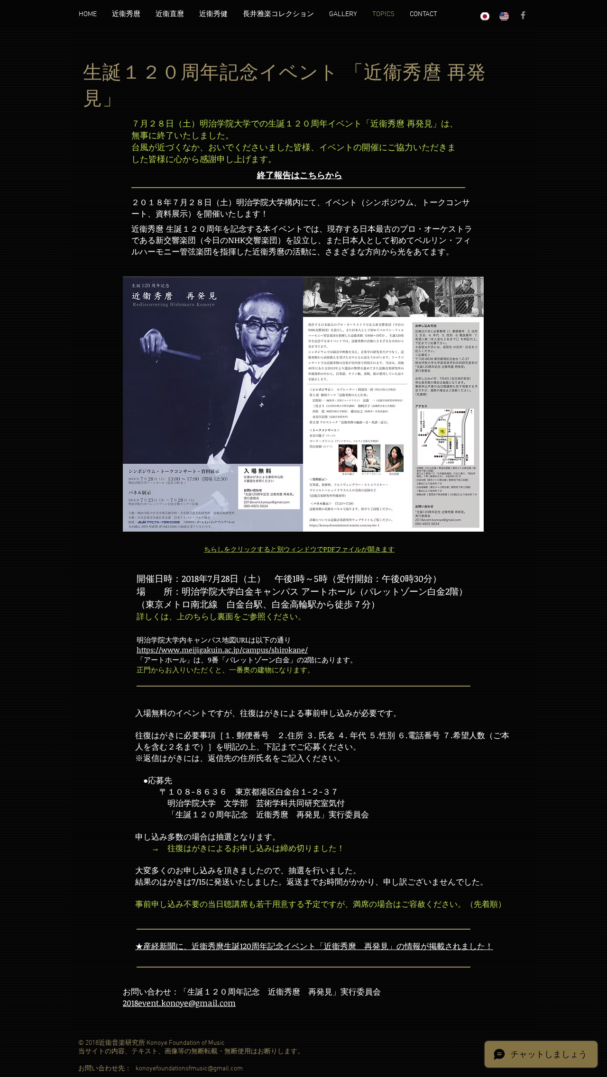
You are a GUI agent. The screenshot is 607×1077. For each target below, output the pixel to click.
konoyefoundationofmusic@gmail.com (189, 1069)
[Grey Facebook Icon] (523, 15)
